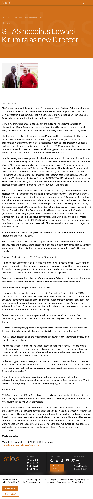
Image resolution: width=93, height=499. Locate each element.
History (77, 463)
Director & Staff (80, 469)
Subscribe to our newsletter (57, 468)
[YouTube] (67, 460)
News (6, 23)
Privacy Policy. (77, 482)
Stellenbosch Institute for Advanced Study (22, 18)
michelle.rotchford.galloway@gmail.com (21, 445)
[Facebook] (51, 460)
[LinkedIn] (62, 460)
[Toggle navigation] (90, 2)
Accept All (10, 488)
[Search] (83, 2)
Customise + (10, 494)
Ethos (76, 460)
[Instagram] (57, 460)
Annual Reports (80, 466)
